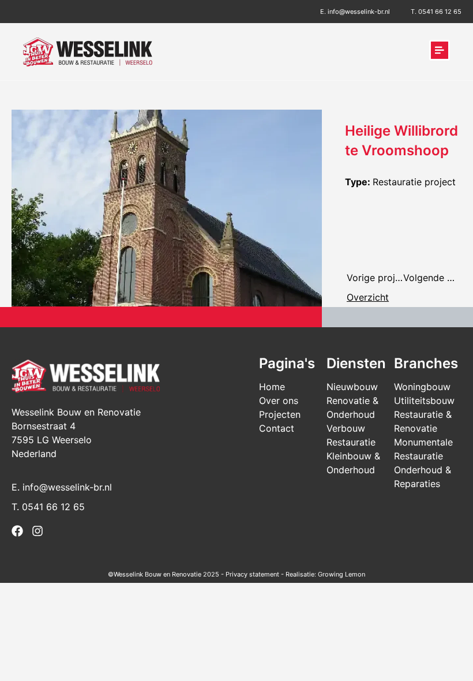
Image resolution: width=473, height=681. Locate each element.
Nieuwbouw (352, 386)
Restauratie (351, 442)
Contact (276, 428)
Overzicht (368, 297)
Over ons (278, 400)
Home (272, 386)
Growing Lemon (341, 574)
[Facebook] (17, 531)
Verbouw (345, 428)
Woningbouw (422, 386)
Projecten (280, 414)
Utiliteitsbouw (424, 400)
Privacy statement (252, 574)
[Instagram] (37, 531)
